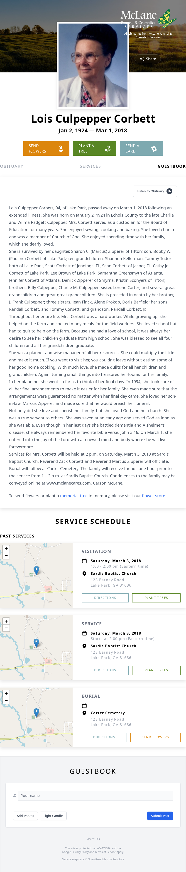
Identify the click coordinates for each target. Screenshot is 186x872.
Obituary (11, 166)
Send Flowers (155, 737)
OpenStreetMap (98, 859)
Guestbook (172, 166)
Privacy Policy (80, 852)
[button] (36, 570)
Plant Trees (156, 597)
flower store (153, 495)
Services (90, 166)
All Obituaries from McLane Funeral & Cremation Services (148, 35)
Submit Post (160, 816)
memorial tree (74, 495)
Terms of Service (105, 852)
